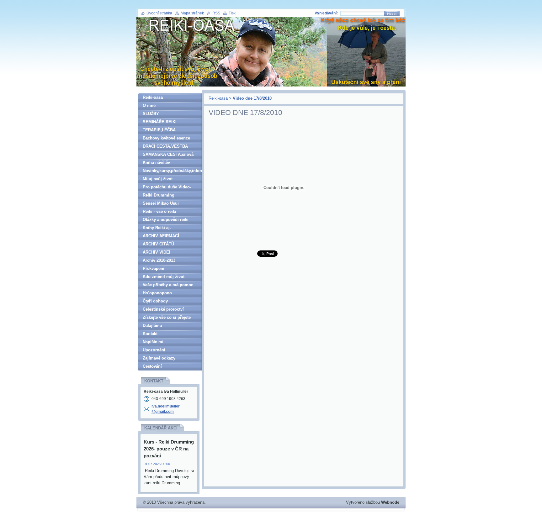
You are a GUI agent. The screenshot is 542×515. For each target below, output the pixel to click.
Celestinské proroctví (163, 309)
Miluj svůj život (158, 178)
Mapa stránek (192, 13)
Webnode (390, 502)
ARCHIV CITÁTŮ (158, 244)
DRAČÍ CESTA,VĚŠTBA (165, 146)
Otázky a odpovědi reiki (166, 219)
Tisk (232, 13)
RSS (216, 13)
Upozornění (154, 350)
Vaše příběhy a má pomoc (168, 284)
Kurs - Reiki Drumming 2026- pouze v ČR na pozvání (169, 448)
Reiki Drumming (158, 195)
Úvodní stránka (159, 13)
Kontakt (150, 333)
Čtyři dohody (155, 301)
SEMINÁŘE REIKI (160, 121)
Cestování (152, 366)
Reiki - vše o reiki (159, 211)
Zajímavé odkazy (159, 358)
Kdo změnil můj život (163, 276)
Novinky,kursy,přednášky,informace (172, 170)
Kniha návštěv (156, 162)
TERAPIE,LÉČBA (159, 130)
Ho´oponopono (157, 293)
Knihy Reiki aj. (157, 227)
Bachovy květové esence (166, 138)
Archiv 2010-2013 (159, 260)
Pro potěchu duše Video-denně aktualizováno (167, 188)
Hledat (391, 13)
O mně (149, 105)
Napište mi (153, 341)
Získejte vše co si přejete (167, 317)
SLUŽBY (151, 113)
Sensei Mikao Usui (161, 203)
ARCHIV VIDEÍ (156, 252)
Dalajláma (152, 325)
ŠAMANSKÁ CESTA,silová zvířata (168, 155)
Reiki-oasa (219, 98)
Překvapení (153, 268)
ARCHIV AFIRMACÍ (161, 236)
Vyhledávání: (326, 13)
